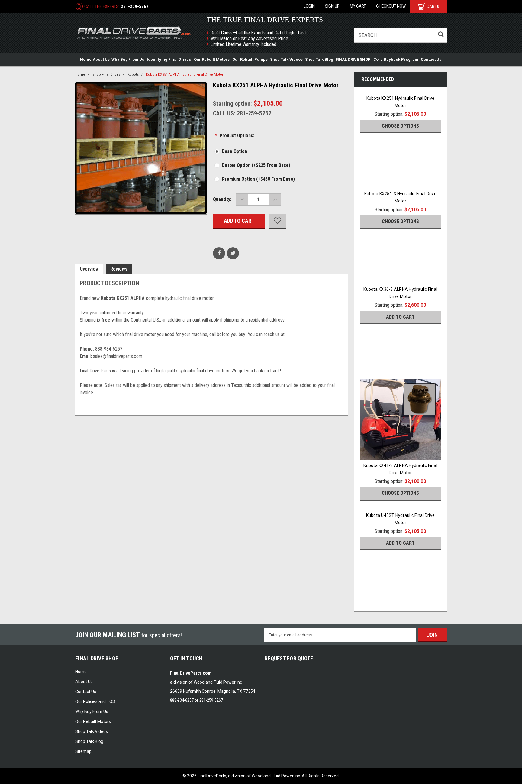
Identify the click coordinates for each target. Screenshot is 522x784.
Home (86, 59)
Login (309, 6)
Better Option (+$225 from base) (256, 165)
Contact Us (431, 59)
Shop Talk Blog (319, 59)
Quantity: (222, 199)
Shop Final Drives (106, 74)
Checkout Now (391, 6)
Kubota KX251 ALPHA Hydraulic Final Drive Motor (184, 74)
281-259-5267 (135, 6)
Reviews (118, 269)
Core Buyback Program (395, 59)
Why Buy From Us (127, 59)
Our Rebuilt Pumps (250, 59)
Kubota (133, 74)
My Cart (358, 6)
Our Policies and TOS (95, 701)
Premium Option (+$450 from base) (258, 179)
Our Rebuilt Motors (212, 59)
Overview (89, 269)
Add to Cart (400, 317)
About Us (101, 59)
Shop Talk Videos (286, 59)
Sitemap (83, 751)
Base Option (234, 151)
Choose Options (400, 126)
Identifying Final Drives (169, 59)
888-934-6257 (182, 700)
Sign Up (332, 6)
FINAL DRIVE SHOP (353, 59)
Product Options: (234, 135)
